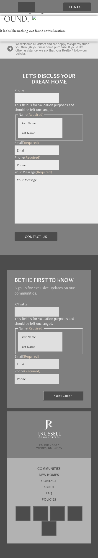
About (49, 486)
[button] (26, 7)
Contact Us (36, 236)
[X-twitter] (49, 528)
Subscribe (63, 395)
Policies (49, 499)
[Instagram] (40, 513)
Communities (49, 468)
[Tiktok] (75, 513)
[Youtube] (57, 513)
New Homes (49, 474)
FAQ (49, 493)
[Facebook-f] (23, 513)
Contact (49, 480)
